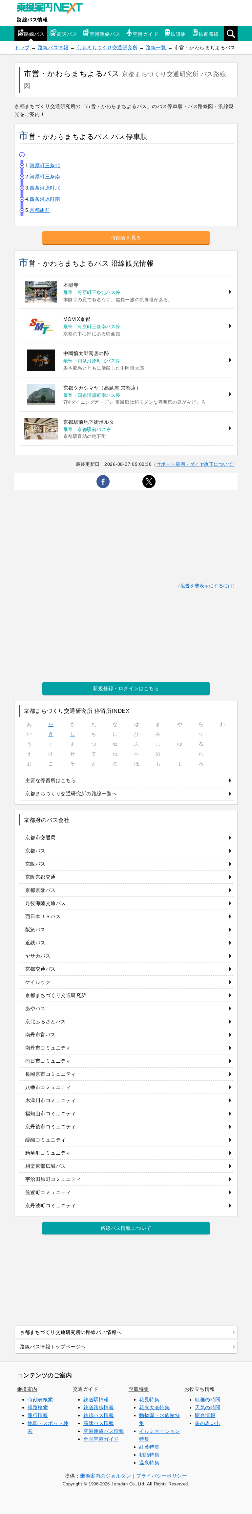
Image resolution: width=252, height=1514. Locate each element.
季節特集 (139, 1389)
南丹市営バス (40, 1034)
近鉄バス (35, 942)
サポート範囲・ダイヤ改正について (195, 464)
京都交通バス (40, 969)
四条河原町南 (45, 199)
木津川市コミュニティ (50, 1100)
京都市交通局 (40, 837)
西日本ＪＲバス (43, 916)
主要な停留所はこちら (50, 780)
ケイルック (38, 982)
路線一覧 (156, 47)
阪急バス (35, 929)
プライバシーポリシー (161, 1476)
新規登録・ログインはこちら (126, 688)
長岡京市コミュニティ (50, 1074)
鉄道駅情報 (96, 1399)
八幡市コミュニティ (48, 1087)
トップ (22, 47)
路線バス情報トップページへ (53, 1346)
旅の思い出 (207, 1423)
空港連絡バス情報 (103, 1431)
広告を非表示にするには (206, 585)
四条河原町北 (45, 188)
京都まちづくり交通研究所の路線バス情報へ (71, 1332)
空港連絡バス (105, 34)
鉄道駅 (178, 34)
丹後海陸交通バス (45, 903)
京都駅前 (40, 210)
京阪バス (35, 864)
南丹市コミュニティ (48, 1048)
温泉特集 (149, 1462)
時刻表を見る (126, 237)
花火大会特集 (154, 1407)
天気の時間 (207, 1407)
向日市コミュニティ (48, 1061)
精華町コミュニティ (48, 1153)
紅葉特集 (149, 1447)
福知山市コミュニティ (50, 1113)
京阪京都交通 (40, 877)
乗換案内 (27, 1389)
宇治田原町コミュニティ (53, 1179)
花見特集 (149, 1399)
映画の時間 (207, 1399)
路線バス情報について (125, 1228)
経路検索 (38, 1407)
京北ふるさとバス (45, 1021)
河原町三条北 (45, 165)
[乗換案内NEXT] (53, 9)
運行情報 (38, 1415)
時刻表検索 (40, 1399)
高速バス (67, 34)
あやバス (35, 1008)
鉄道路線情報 (98, 1407)
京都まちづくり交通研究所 (106, 47)
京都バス (35, 850)
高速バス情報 (98, 1423)
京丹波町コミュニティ (50, 1205)
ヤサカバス (38, 956)
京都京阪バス (40, 890)
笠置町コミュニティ (48, 1192)
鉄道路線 (209, 34)
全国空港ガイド (101, 1439)
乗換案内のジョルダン (105, 1476)
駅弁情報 (205, 1415)
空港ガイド (145, 34)
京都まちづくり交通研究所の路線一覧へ (71, 793)
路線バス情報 (32, 19)
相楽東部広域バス (45, 1166)
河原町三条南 (45, 176)
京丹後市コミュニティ (50, 1126)
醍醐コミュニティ (45, 1139)
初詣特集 (149, 1455)
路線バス (34, 34)
